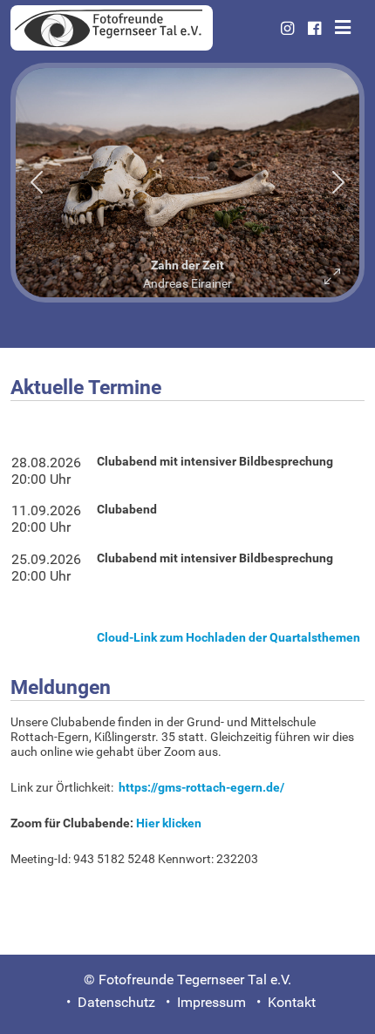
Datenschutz (116, 1002)
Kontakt (292, 1002)
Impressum (211, 1002)
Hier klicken (168, 823)
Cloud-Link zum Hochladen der (228, 637)
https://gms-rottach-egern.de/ (201, 787)
